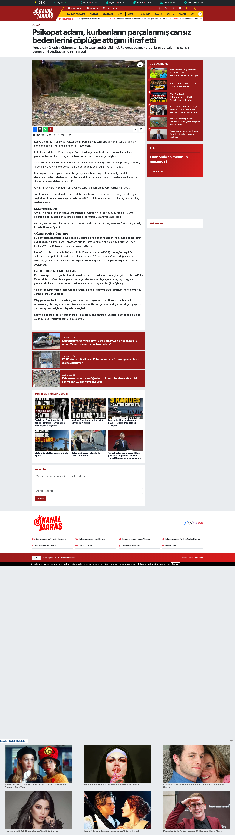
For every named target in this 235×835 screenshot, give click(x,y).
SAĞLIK (158, 14)
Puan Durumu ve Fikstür (45, 546)
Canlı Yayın (111, 8)
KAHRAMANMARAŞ (76, 14)
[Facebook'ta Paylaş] (35, 129)
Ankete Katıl (158, 171)
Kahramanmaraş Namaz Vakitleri (136, 539)
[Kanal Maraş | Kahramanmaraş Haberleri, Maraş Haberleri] (43, 13)
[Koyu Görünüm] (187, 8)
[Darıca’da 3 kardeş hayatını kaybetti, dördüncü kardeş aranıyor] (125, 408)
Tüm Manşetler (85, 546)
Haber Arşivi (170, 546)
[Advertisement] (175, 198)
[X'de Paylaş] (40, 129)
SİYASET (132, 14)
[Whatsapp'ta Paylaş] (45, 129)
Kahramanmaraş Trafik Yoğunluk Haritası (182, 539)
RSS (38, 558)
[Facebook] (186, 523)
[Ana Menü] (200, 8)
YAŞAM (182, 14)
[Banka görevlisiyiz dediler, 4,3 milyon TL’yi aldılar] (88, 408)
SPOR (120, 14)
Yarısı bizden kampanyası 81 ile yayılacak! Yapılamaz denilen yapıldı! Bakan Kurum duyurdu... (124, 455)
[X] (190, 523)
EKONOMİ (108, 14)
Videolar (94, 8)
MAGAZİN (145, 14)
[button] (200, 14)
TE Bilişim (199, 558)
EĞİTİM (170, 14)
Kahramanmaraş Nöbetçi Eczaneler (51, 539)
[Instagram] (195, 523)
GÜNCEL (94, 14)
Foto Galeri (76, 8)
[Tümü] (199, 148)
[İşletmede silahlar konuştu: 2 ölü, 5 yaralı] (52, 441)
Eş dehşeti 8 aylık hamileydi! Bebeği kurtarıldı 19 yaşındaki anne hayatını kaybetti (50, 423)
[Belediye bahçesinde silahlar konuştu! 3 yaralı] (88, 441)
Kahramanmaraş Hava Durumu (92, 539)
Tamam (175, 564)
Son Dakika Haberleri (131, 546)
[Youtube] (200, 523)
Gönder (40, 499)
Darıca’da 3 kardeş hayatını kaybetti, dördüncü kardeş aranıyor (122, 423)
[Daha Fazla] (50, 129)
